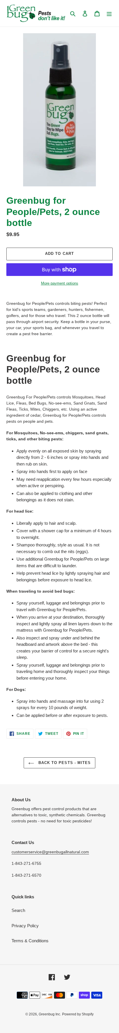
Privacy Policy (25, 925)
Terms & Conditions (30, 940)
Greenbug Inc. (50, 1014)
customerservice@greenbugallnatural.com (50, 852)
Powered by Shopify (78, 1014)
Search (18, 910)
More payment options (59, 283)
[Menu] (109, 13)
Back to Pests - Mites (64, 763)
